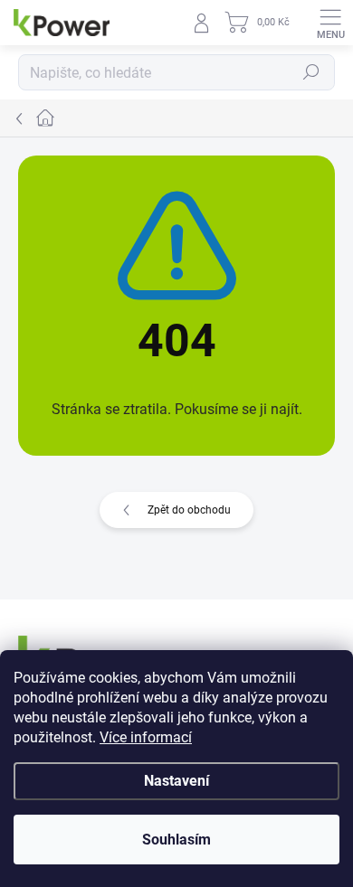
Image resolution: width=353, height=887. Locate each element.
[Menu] (330, 22)
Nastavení (176, 780)
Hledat (311, 72)
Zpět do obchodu (189, 510)
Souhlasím (176, 839)
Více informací (146, 737)
